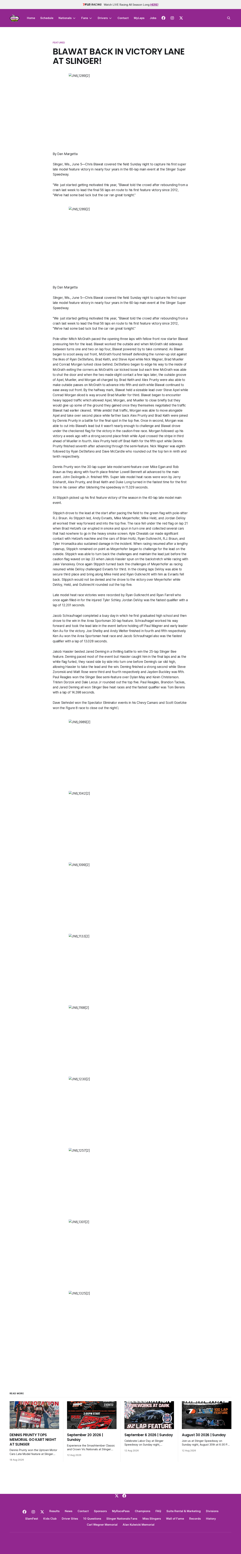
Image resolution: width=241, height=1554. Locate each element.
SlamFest (31, 1518)
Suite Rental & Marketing (183, 1511)
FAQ (158, 1511)
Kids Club (49, 1518)
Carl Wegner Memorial (102, 1524)
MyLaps (139, 18)
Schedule (46, 18)
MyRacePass (121, 1511)
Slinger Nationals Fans (121, 1518)
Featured (59, 42)
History (211, 1518)
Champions (142, 1511)
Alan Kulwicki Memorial (138, 1524)
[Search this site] (229, 18)
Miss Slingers (152, 1518)
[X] (117, 1496)
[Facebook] (124, 1496)
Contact (123, 18)
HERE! (154, 4)
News (68, 1511)
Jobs (153, 18)
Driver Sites (70, 1518)
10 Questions (92, 1518)
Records (195, 1518)
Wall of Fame (175, 1518)
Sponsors (100, 1511)
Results (54, 1511)
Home (31, 18)
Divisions (212, 1511)
